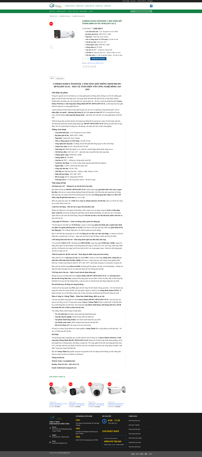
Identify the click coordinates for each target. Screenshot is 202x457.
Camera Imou (107, 6)
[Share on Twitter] (86, 66)
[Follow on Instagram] (148, 1)
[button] (151, 6)
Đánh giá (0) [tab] (60, 78)
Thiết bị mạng (83, 11)
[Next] (125, 394)
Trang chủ (52, 11)
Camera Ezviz (99, 6)
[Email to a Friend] (89, 66)
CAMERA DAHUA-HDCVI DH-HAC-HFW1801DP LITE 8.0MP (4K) (116, 404)
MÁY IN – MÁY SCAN (73, 11)
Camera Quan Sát (61, 11)
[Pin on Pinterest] (92, 66)
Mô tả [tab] (52, 78)
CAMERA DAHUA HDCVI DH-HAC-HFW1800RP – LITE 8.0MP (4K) (77, 404)
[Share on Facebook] (83, 66)
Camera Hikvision (69, 6)
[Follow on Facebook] (147, 1)
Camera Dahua (80, 6)
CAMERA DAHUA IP (78, 16)
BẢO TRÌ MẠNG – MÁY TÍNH (129, 1)
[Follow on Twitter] (150, 1)
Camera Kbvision (89, 6)
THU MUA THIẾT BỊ (141, 1)
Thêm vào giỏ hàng (98, 58)
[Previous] (49, 394)
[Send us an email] (151, 1)
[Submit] (151, 11)
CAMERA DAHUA (64, 16)
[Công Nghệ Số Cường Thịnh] (55, 6)
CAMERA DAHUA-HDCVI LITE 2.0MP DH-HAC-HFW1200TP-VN (58, 404)
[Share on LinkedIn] (95, 66)
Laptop (91, 11)
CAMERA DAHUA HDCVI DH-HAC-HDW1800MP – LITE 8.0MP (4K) (96, 404)
